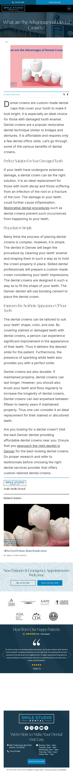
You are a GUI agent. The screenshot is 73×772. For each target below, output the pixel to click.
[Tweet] (64, 94)
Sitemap (30, 770)
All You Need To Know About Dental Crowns (25, 550)
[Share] (68, 94)
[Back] (7, 42)
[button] (69, 8)
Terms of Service (51, 770)
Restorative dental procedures (26, 208)
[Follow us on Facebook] (27, 728)
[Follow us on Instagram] (32, 728)
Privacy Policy (39, 770)
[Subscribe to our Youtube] (41, 728)
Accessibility (62, 770)
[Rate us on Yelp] (46, 728)
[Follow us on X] (36, 728)
